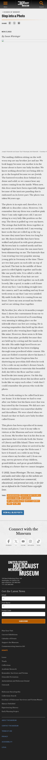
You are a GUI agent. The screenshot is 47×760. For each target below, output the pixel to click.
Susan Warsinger (13, 495)
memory (36, 501)
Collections (6, 665)
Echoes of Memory (13, 498)
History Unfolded (8, 704)
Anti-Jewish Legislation (15, 501)
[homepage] (23, 4)
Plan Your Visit (7, 631)
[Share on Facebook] (9, 24)
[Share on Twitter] (14, 24)
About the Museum (9, 720)
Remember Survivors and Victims (15, 673)
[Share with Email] (18, 24)
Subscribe (23, 621)
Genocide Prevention (10, 677)
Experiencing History (10, 708)
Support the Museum (10, 642)
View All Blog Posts (13, 512)
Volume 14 (16, 504)
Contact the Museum (10, 726)
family (9, 504)
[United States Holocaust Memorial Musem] (23, 575)
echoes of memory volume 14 (30, 495)
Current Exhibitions (9, 635)
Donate (5, 650)
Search (41, 7)
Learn (4, 657)
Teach (4, 661)
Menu (5, 7)
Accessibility (7, 742)
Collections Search (9, 696)
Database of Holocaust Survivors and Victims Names (22, 700)
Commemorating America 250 (13, 646)
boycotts (28, 501)
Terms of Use (7, 731)
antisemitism (26, 498)
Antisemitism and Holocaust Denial (15, 681)
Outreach (5, 685)
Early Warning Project (10, 711)
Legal (4, 747)
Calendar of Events (9, 639)
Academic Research (9, 669)
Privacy (5, 736)
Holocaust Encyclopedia (11, 692)
